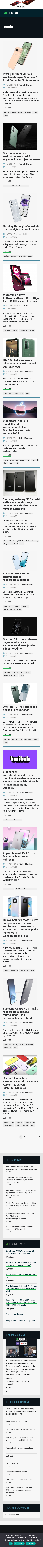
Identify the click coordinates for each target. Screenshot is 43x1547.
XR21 (22, 393)
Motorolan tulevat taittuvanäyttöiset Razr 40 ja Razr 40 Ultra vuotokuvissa (21, 298)
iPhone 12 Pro (8, 1125)
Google (20, 112)
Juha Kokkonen (26, 85)
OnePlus (19, 186)
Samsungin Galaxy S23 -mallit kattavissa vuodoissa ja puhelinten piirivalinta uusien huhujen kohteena (21, 504)
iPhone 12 (19, 1122)
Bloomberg (14, 460)
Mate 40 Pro (24, 971)
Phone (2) (22, 256)
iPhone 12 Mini (30, 1122)
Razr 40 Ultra (23, 330)
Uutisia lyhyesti (14, 1160)
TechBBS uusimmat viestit (20, 1402)
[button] (37, 13)
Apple (6, 460)
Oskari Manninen (26, 371)
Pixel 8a (28, 112)
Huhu (5, 186)
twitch (13, 820)
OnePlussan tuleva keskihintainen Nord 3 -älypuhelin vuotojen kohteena (21, 156)
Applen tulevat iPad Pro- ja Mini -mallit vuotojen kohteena (19, 856)
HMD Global (8, 393)
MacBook (35, 460)
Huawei (6, 971)
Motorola (7, 330)
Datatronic (18, 1244)
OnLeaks (14, 256)
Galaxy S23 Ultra (18, 541)
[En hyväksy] (40, 1540)
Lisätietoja (31, 1543)
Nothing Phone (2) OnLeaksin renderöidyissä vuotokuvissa (21, 228)
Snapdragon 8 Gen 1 (31, 739)
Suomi (35, 112)
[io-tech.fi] (11, 13)
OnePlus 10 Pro (17, 739)
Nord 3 (11, 186)
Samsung (35, 541)
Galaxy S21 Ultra (18, 1045)
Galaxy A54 (7, 606)
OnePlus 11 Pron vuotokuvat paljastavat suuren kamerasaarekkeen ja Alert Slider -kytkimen (21, 644)
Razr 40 (14, 330)
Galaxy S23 (7, 541)
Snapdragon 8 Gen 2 (11, 544)
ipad (11, 463)
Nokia (16, 393)
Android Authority (10, 112)
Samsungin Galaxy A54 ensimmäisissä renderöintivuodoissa (17, 576)
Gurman (22, 460)
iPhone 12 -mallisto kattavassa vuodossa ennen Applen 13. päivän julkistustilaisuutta (20, 1083)
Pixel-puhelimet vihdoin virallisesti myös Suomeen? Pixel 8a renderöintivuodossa (21, 77)
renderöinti (7, 1048)
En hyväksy (19, 1543)
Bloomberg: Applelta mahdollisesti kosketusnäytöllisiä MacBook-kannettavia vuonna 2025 (17, 427)
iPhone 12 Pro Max (22, 1125)
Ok (11, 1543)
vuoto (6, 115)
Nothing (6, 256)
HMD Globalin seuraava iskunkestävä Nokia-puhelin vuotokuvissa (20, 363)
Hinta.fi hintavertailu (12, 1514)
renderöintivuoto (9, 609)
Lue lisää (7, 107)
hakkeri (6, 820)
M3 (28, 460)
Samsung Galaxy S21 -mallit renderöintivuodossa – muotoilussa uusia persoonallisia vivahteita (20, 1013)
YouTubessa (21, 1366)
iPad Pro (19, 889)
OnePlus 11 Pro (25, 672)
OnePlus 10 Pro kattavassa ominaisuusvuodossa (20, 708)
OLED (5, 463)
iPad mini (27, 889)
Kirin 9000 (14, 971)
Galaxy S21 (7, 1045)
